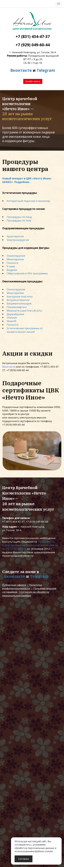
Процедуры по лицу (19, 217)
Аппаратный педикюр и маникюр (28, 201)
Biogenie (12, 270)
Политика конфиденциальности (22, 586)
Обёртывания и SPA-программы (27, 273)
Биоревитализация (19, 303)
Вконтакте (21, 70)
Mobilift (11, 321)
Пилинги (12, 263)
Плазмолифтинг (17, 307)
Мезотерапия (15, 259)
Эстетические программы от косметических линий (25, 330)
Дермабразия (15, 314)
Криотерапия (15, 236)
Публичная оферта (14, 585)
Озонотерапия (16, 255)
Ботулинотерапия (18, 300)
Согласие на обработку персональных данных (25, 593)
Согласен (23, 858)
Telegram (46, 70)
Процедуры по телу (19, 220)
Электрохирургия (18, 240)
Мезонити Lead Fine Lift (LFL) (24, 310)
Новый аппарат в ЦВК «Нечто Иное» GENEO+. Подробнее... (26, 180)
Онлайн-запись (32, 81)
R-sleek (11, 266)
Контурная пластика (20, 296)
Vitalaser (12, 317)
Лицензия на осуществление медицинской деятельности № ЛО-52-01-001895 (30, 545)
